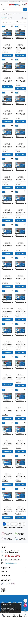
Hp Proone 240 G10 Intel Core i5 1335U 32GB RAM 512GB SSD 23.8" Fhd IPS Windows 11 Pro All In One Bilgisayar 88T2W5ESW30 (7, 411)
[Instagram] (13, 583)
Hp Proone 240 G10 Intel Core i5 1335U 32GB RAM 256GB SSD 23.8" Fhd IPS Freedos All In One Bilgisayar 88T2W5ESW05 (7, 81)
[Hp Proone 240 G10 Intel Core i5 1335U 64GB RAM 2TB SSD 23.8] (20, 34)
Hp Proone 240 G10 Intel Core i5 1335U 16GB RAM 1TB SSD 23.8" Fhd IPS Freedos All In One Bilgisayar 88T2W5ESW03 (20, 378)
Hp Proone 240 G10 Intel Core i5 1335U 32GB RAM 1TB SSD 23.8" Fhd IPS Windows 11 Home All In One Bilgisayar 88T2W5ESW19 (7, 477)
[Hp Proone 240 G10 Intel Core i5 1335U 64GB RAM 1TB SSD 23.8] (7, 232)
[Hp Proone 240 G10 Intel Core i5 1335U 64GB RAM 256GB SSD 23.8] (7, 265)
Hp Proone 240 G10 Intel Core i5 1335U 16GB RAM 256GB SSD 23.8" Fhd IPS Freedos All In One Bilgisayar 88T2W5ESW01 (7, 378)
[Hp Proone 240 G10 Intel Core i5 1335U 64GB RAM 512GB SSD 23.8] (7, 100)
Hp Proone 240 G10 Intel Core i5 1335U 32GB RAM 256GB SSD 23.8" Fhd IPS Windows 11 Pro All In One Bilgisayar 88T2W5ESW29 (20, 510)
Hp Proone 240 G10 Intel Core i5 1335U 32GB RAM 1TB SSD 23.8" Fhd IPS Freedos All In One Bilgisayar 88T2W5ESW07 (7, 444)
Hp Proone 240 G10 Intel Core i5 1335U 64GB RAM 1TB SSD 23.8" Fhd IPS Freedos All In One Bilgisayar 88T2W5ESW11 (7, 312)
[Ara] (25, 9)
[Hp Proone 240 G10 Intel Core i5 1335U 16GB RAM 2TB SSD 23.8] (20, 133)
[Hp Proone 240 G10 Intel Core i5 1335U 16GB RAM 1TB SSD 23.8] (7, 133)
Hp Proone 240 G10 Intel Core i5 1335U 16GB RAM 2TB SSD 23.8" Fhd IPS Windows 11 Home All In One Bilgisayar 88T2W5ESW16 (21, 147)
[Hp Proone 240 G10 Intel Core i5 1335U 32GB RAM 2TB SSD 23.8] (7, 166)
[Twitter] (7, 583)
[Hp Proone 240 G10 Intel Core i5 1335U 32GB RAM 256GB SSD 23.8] (7, 34)
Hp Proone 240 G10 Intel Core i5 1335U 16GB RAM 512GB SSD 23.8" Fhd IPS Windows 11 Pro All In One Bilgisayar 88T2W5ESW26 (20, 81)
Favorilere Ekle (12, 26)
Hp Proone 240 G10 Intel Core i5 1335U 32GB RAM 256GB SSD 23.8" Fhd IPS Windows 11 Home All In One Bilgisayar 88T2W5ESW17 (7, 48)
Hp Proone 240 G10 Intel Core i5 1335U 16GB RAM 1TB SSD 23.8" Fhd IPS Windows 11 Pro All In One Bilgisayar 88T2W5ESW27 (21, 312)
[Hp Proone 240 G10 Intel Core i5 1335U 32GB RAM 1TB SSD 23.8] (20, 199)
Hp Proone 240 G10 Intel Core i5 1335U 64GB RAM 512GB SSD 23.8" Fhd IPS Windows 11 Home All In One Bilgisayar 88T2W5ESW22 (20, 279)
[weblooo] (7, 590)
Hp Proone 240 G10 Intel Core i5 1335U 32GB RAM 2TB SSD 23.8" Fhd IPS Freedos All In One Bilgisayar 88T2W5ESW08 (20, 411)
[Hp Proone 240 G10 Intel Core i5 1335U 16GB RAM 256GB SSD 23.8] (7, 331)
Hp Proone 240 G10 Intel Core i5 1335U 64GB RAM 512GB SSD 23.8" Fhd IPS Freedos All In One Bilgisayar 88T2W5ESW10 (7, 114)
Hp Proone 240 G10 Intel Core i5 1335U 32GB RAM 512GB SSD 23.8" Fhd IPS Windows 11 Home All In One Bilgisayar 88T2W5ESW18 (20, 114)
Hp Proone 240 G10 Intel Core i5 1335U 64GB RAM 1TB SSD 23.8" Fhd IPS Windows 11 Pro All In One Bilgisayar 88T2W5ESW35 (7, 510)
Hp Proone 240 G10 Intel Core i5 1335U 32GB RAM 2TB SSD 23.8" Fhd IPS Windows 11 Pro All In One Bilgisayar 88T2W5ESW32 (21, 180)
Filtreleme (21, 22)
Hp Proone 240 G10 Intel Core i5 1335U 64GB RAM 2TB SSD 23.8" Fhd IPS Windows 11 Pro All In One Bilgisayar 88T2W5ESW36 (21, 345)
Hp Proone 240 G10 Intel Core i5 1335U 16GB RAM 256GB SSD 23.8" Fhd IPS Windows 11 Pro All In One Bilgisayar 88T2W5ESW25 (7, 345)
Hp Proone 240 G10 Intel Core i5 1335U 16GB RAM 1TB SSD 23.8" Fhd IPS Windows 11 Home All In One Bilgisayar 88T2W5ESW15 (7, 147)
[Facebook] (2, 583)
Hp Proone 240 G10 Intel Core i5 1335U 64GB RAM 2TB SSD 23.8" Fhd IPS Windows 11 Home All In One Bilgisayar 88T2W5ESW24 (21, 48)
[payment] (14, 602)
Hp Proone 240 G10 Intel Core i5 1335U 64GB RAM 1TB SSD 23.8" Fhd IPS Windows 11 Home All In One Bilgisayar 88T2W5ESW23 (7, 246)
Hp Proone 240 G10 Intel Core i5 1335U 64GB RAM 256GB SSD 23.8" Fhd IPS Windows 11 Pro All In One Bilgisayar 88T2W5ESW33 (7, 279)
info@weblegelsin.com (11, 563)
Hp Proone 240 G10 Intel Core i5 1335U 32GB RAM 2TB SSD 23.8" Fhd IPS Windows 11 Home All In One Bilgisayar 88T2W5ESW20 (7, 180)
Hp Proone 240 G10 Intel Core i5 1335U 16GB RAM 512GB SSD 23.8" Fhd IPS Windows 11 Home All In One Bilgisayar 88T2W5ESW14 (7, 213)
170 (20, 524)
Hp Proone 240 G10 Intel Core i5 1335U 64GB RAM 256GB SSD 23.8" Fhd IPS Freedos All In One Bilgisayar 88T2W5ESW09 (20, 477)
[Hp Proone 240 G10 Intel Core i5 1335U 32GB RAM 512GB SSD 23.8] (20, 100)
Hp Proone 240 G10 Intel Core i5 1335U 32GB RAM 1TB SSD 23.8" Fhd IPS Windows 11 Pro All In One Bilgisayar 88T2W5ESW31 (21, 213)
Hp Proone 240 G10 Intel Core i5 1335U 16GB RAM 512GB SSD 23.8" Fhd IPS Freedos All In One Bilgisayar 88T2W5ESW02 (20, 246)
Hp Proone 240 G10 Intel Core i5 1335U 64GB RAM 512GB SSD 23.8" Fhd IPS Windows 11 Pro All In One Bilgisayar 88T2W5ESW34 (20, 444)
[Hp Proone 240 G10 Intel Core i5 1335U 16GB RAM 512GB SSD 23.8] (20, 67)
